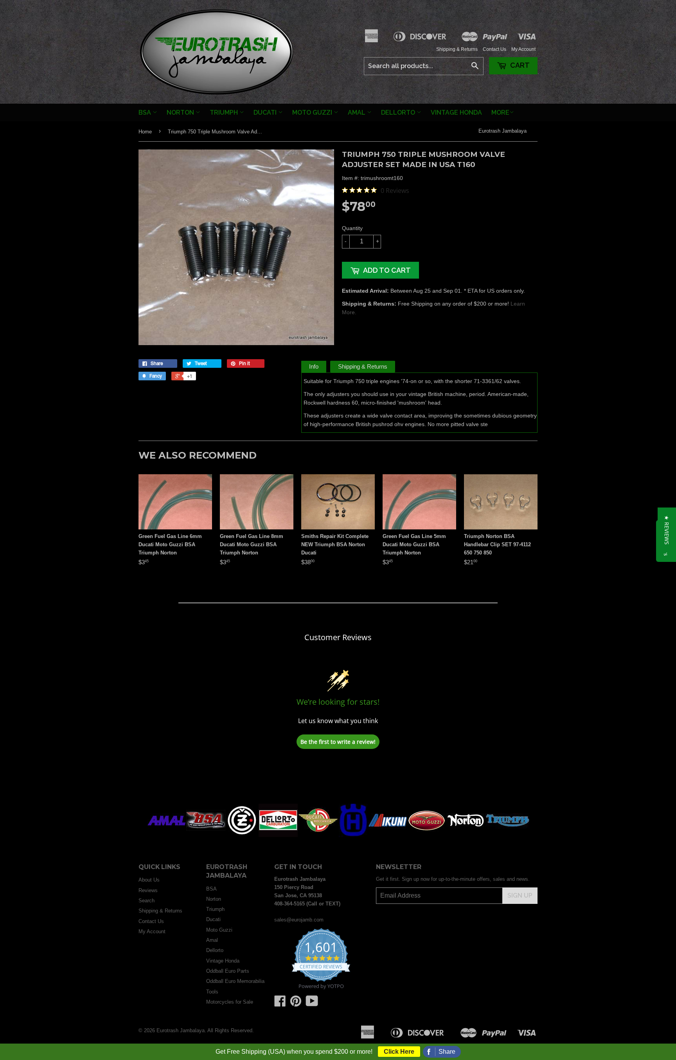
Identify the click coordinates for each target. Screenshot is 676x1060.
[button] (667, 530)
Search (146, 900)
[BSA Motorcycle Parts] (205, 835)
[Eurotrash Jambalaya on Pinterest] (296, 1004)
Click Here (399, 1051)
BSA (145, 112)
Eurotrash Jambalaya (502, 131)
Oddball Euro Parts (227, 971)
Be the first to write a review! (338, 741)
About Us (149, 880)
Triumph (224, 112)
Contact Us (494, 49)
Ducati (266, 112)
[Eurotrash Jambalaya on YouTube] (312, 1004)
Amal (357, 112)
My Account (523, 49)
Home (145, 132)
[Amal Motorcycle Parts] (166, 835)
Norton (181, 112)
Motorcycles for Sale (229, 1002)
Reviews (148, 890)
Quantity (352, 228)
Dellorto (399, 112)
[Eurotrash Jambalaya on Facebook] (280, 1004)
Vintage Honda (456, 112)
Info (313, 366)
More (500, 112)
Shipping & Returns (457, 49)
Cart (519, 65)
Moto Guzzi (313, 112)
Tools (212, 992)
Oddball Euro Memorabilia (235, 981)
